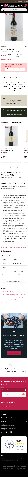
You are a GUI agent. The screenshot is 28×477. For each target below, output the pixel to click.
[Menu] (2, 5)
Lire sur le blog (5, 406)
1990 (9, 84)
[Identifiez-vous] (22, 6)
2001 (18, 86)
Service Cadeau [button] (6, 303)
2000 (12, 86)
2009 (9, 88)
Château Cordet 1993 (7, 150)
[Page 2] (3, 43)
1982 (12, 82)
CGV (17, 460)
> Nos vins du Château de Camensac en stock (13, 247)
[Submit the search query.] (3, 10)
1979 (6, 82)
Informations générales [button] (8, 291)
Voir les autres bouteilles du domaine (15, 69)
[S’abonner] (25, 390)
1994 (15, 84)
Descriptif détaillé (6, 59)
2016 (14, 91)
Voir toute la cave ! (14, 353)
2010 (15, 88)
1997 (20, 84)
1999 (6, 86)
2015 (20, 88)
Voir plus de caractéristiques (14, 281)
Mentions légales (10, 460)
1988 (18, 82)
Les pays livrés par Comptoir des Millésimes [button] (14, 298)
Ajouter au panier (11, 161)
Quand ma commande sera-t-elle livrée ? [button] (14, 294)
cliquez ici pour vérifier (12, 456)
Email (2, 387)
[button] (26, 55)
